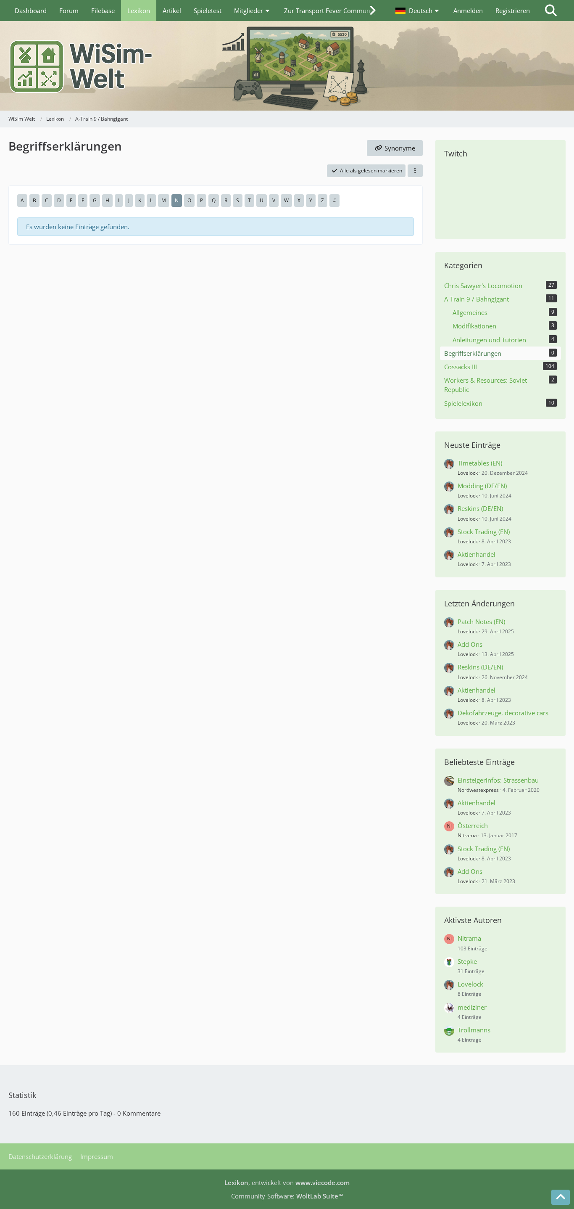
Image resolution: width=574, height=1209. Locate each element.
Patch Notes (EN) (481, 621)
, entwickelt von (287, 1182)
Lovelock (468, 472)
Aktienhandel (476, 554)
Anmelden (468, 10)
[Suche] (551, 10)
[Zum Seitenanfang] (560, 1197)
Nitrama (467, 835)
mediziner (472, 1007)
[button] (418, 10)
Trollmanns (474, 1030)
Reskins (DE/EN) (480, 508)
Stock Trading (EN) (484, 531)
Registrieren (512, 10)
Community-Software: (287, 1196)
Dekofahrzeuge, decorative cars (503, 713)
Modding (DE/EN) (482, 485)
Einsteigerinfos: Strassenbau (498, 780)
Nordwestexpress (478, 790)
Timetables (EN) (480, 463)
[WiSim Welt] (287, 66)
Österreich (473, 825)
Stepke (467, 961)
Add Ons (470, 644)
